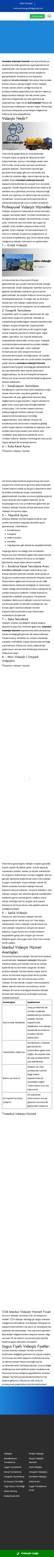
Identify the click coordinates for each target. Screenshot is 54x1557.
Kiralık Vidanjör (36, 1453)
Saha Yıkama (10, 1491)
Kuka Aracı (34, 1481)
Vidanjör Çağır (30, 1553)
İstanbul (6, 1315)
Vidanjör (8, 1453)
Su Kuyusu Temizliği (13, 1481)
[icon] (18, 1553)
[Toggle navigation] (49, 16)
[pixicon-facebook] (9, 1547)
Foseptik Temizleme (14, 1476)
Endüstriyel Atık (11, 1496)
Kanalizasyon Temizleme (10, 1460)
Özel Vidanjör (35, 1467)
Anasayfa (24, 39)
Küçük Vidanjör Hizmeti (36, 1460)
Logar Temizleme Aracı (37, 1488)
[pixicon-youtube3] (5, 1547)
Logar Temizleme (12, 1467)
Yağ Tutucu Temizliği (14, 1486)
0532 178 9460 (26, 3)
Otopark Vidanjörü (38, 1471)
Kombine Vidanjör (38, 1476)
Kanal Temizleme (12, 1471)
